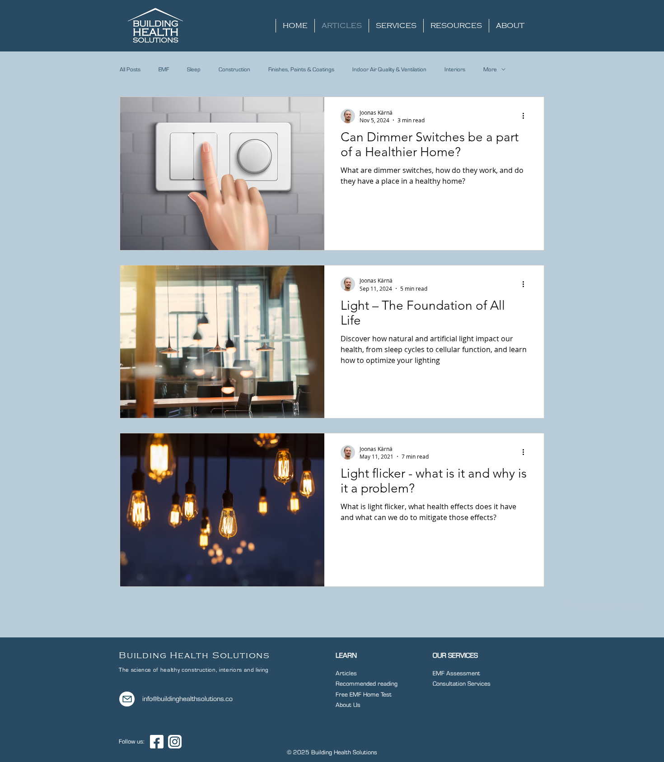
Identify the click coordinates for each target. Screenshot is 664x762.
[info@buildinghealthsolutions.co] (127, 699)
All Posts (130, 69)
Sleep (194, 69)
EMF (164, 69)
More (490, 69)
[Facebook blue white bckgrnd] (157, 741)
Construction (234, 69)
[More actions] (526, 116)
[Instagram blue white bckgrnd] (175, 741)
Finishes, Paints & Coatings (301, 69)
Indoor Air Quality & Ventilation (389, 69)
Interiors (454, 69)
